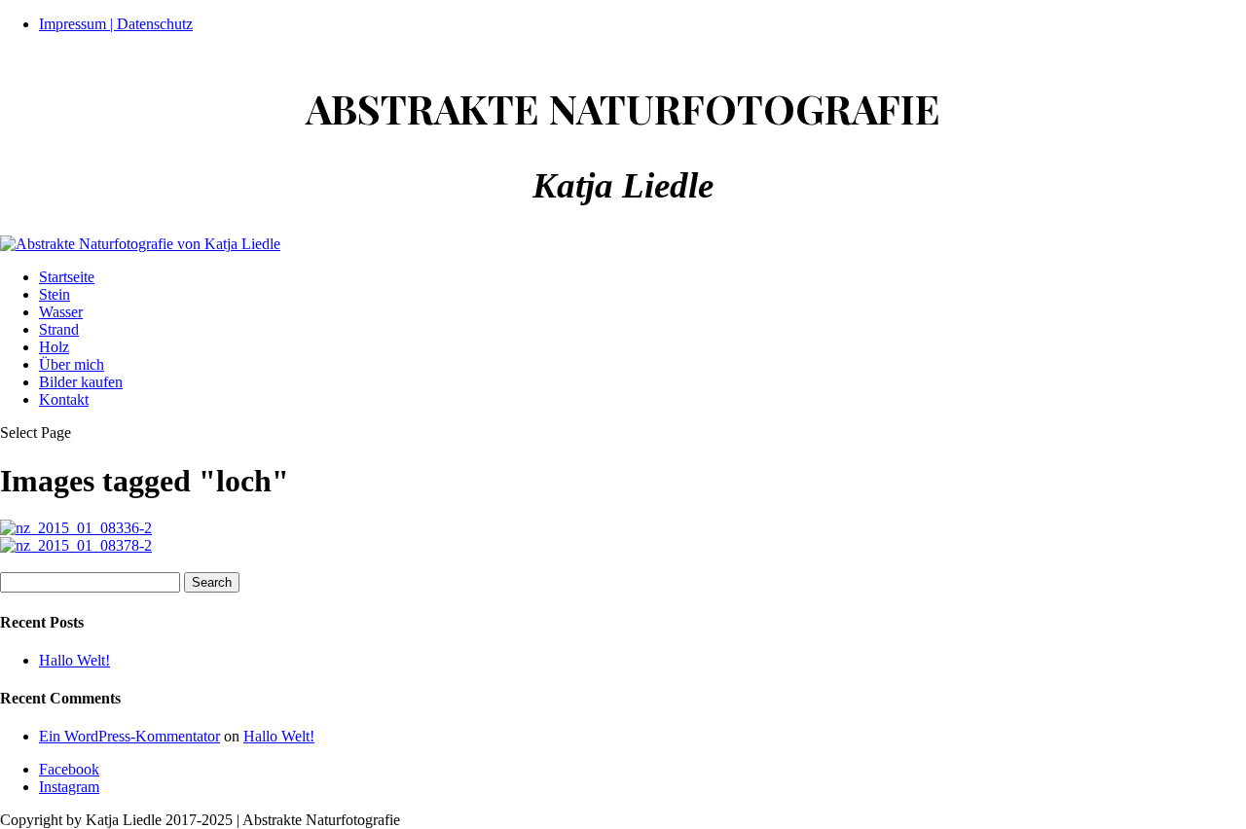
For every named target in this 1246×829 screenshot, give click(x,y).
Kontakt (64, 399)
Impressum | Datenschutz (116, 24)
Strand (59, 329)
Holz (54, 347)
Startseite (66, 277)
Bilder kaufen (81, 382)
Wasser (61, 312)
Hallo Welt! (74, 660)
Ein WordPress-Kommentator (129, 736)
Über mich (71, 364)
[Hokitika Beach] (76, 528)
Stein (54, 294)
